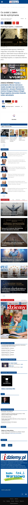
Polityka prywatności (14, 503)
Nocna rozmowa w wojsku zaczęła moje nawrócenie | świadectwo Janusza (12, 87)
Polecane (11, 498)
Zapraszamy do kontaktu (15, 433)
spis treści (23, 300)
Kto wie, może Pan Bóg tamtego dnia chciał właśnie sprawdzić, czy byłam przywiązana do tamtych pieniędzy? (17, 169)
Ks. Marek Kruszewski (5, 403)
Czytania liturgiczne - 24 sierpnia (7, 354)
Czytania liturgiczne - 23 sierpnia (7, 348)
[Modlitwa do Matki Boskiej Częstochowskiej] (23, 133)
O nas (4, 501)
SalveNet (14, 119)
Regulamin (22, 501)
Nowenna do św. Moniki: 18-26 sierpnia (9, 422)
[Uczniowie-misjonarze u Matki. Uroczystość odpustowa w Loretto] (14, 271)
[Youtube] (26, 494)
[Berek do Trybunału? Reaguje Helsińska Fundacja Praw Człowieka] (14, 133)
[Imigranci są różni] (4, 176)
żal (21, 106)
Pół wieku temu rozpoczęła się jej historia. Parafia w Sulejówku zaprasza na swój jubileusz (13, 244)
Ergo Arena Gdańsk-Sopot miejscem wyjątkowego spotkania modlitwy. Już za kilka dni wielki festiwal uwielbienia (13, 259)
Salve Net (4, 108)
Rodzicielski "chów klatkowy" (7, 411)
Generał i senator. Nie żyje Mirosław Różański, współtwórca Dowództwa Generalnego (5, 140)
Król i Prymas (3, 193)
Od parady (2, 164)
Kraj (13, 199)
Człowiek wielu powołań (6, 416)
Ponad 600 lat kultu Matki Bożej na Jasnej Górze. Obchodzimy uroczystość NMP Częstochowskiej (13, 346)
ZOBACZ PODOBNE (5, 124)
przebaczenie (17, 106)
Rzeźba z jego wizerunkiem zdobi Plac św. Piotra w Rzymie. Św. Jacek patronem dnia (13, 419)
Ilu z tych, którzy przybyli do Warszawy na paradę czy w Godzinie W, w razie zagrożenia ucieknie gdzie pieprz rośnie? (17, 161)
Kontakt (12, 501)
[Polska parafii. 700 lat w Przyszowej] (4, 184)
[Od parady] (4, 162)
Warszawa (18, 199)
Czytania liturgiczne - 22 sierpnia (7, 352)
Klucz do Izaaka (3, 171)
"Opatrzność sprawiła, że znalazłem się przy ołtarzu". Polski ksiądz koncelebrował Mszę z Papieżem (13, 414)
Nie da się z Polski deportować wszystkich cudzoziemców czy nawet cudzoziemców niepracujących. (16, 176)
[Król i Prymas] (4, 191)
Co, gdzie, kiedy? (5, 199)
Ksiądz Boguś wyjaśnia (10, 106)
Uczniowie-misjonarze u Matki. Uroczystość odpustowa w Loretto (13, 275)
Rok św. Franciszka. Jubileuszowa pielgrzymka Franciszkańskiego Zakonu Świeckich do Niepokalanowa (12, 213)
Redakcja (8, 501)
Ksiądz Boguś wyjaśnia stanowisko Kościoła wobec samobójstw (13, 93)
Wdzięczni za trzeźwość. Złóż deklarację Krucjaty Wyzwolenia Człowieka (12, 229)
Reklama (16, 498)
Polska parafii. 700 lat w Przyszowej (3, 185)
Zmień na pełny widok (6, 490)
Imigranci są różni (3, 178)
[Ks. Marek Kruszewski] (5, 402)
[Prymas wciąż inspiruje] (4, 155)
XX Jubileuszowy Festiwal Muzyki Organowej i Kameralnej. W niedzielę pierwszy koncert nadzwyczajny (14, 290)
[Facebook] (22, 494)
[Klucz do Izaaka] (4, 169)
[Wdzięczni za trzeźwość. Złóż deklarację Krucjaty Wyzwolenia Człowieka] (14, 225)
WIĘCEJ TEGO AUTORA (6, 126)
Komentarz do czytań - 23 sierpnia (8, 350)
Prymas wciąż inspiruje (3, 157)
